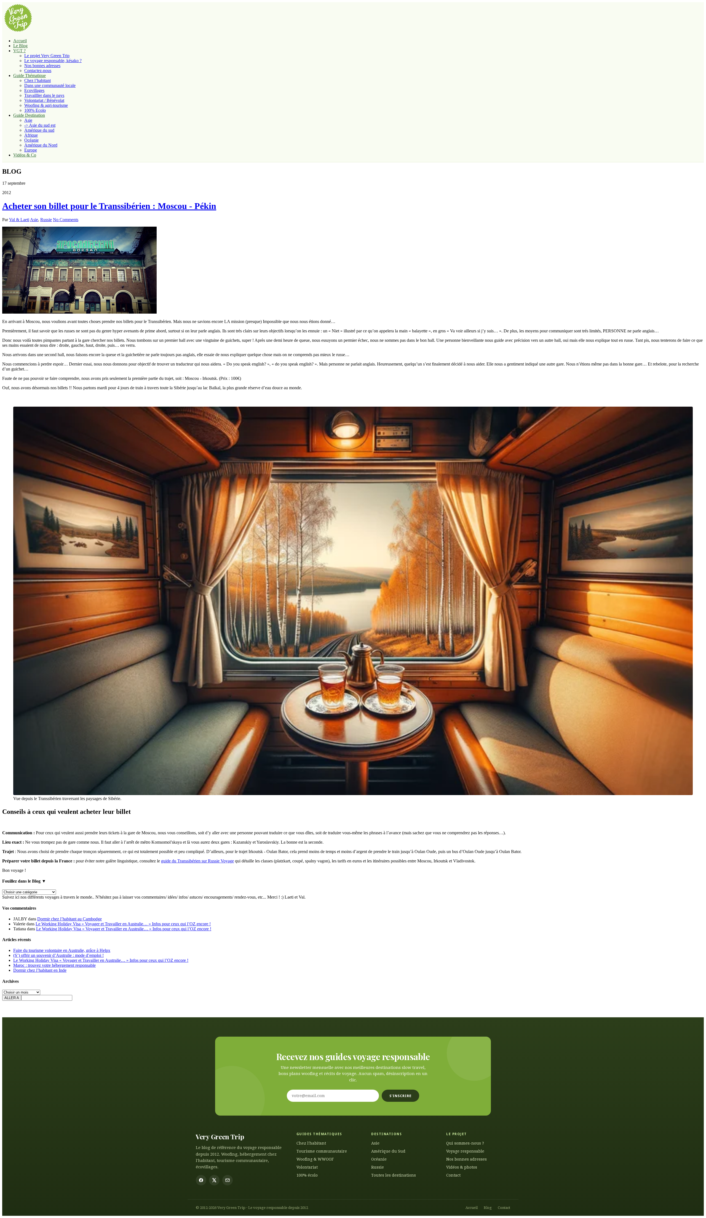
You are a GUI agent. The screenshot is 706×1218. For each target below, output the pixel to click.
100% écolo (307, 1175)
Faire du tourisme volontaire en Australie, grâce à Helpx (61, 950)
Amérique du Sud (388, 1151)
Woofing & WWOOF (315, 1159)
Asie (28, 120)
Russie (46, 219)
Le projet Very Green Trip (46, 55)
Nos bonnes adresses (42, 65)
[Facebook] (201, 1180)
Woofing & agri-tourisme (46, 105)
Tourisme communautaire (321, 1151)
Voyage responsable (465, 1151)
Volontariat (307, 1167)
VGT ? (19, 50)
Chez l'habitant (311, 1143)
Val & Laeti (19, 219)
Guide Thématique (29, 75)
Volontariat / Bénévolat (44, 100)
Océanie (31, 140)
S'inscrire (400, 1096)
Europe (30, 150)
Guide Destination (29, 115)
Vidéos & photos (461, 1167)
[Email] (227, 1180)
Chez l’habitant (37, 80)
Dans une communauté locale (50, 85)
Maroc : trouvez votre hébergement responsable (54, 965)
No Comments (65, 219)
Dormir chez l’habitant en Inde (39, 970)
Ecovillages (34, 90)
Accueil (20, 40)
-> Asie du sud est (39, 125)
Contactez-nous (37, 70)
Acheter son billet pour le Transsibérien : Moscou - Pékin (109, 206)
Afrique (31, 135)
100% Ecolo (35, 110)
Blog (488, 1208)
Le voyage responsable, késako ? (53, 60)
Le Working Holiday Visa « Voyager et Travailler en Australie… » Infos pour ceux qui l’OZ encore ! (123, 924)
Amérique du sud (39, 130)
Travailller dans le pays (44, 95)
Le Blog (20, 45)
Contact (453, 1175)
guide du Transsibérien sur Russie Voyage (197, 861)
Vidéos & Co (24, 155)
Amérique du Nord (40, 145)
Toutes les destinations (393, 1175)
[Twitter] (214, 1180)
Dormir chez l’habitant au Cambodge (69, 919)
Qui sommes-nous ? (465, 1143)
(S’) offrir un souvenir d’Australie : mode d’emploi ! (58, 955)
